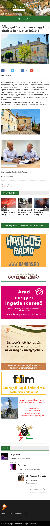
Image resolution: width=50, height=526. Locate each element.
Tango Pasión (16, 454)
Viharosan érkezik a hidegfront (39, 212)
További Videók (37, 489)
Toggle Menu (26, 19)
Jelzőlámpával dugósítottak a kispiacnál (25, 212)
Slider (12, 187)
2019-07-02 (7, 75)
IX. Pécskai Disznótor (36, 476)
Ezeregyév (23, 465)
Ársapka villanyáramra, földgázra (8, 212)
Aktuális (5, 187)
